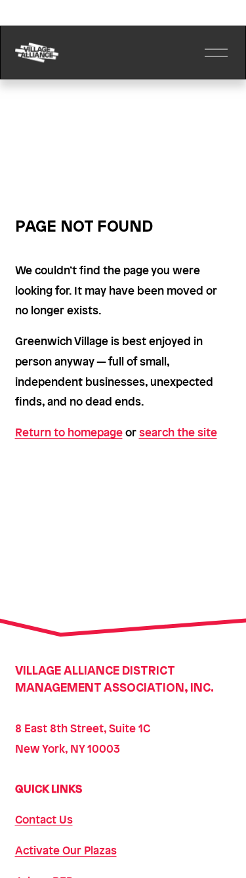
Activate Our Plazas (66, 850)
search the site (178, 432)
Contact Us (44, 819)
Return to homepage (69, 432)
